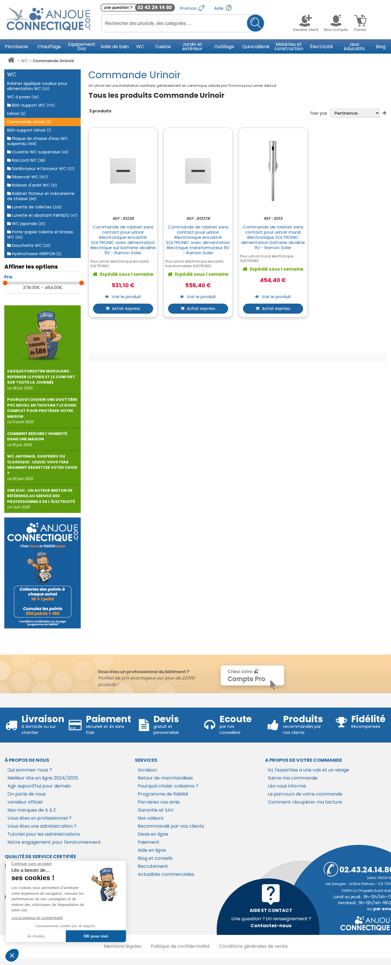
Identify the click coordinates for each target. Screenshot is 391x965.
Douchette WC (30, 245)
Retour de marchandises (165, 778)
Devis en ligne (153, 834)
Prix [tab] (8, 277)
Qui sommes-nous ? (29, 770)
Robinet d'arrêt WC (34, 185)
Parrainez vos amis (159, 802)
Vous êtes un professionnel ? (39, 818)
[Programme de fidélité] (42, 572)
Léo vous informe (287, 786)
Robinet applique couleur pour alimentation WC (37, 86)
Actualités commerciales (166, 874)
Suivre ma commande (292, 778)
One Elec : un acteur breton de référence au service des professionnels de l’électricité (41, 499)
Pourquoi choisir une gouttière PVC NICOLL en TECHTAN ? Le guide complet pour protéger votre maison (42, 411)
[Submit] (255, 23)
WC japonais (28, 223)
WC (24, 61)
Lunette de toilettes (36, 207)
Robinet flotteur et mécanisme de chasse (40, 196)
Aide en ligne (152, 850)
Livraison (147, 770)
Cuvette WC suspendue (39, 152)
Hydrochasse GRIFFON (36, 254)
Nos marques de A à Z (31, 810)
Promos (189, 8)
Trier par (318, 113)
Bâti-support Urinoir (29, 130)
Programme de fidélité (163, 794)
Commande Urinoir (29, 122)
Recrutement (153, 866)
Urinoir (16, 113)
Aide (219, 8)
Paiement (148, 842)
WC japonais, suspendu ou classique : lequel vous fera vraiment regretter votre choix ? (42, 467)
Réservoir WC (29, 177)
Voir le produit (125, 297)
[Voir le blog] (42, 333)
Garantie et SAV (156, 810)
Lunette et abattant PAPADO (44, 215)
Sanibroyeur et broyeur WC (42, 168)
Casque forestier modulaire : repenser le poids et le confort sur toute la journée (41, 379)
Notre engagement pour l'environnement (54, 842)
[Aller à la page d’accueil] (11, 61)
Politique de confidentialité (180, 946)
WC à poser (23, 97)
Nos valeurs (150, 818)
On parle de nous (26, 794)
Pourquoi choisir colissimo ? (168, 786)
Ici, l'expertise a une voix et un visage (308, 770)
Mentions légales (122, 946)
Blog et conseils (155, 858)
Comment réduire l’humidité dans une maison (37, 439)
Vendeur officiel (25, 802)
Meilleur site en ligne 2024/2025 (42, 778)
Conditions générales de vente (253, 946)
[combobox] (182, 23)
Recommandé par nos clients (171, 826)
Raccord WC (28, 160)
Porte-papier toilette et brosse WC (40, 234)
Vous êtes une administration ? (41, 826)
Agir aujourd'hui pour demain (39, 786)
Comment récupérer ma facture (305, 802)
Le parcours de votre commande (305, 794)
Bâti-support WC (33, 105)
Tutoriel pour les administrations (43, 834)
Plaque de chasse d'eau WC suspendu (37, 141)
